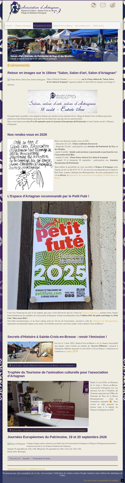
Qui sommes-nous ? (83, 25)
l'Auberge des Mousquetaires (104, 320)
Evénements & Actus (42, 25)
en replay (68, 351)
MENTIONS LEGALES (17, 469)
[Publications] (112, 4)
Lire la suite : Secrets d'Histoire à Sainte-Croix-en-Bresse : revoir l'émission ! (43, 365)
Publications (98, 25)
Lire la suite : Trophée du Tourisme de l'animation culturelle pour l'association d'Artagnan (48, 430)
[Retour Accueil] (94, 4)
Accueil (9, 25)
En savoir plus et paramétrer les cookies (101, 480)
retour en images (74, 79)
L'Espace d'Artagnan (23, 25)
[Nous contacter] (103, 4)
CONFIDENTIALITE (36, 469)
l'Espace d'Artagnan (90, 312)
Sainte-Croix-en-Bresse (63, 25)
